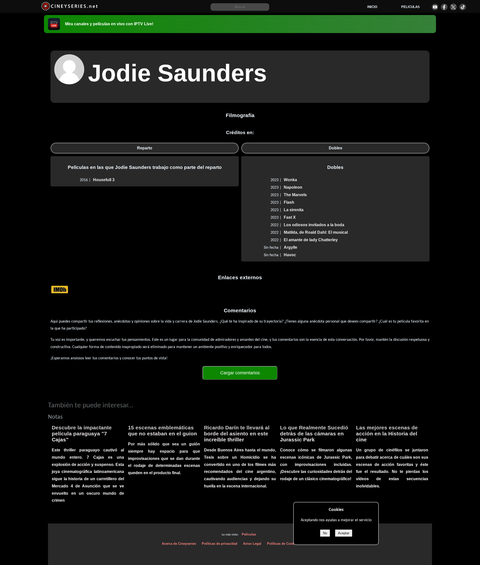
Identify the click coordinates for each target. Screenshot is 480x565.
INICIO (372, 7)
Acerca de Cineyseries (179, 543)
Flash (289, 202)
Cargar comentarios (240, 372)
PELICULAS (410, 7)
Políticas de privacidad (219, 543)
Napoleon (293, 187)
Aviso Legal (252, 543)
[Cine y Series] (69, 10)
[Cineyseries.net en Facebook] (444, 7)
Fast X (290, 217)
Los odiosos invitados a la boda (314, 225)
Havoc (290, 255)
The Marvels (295, 195)
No (325, 533)
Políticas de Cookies (283, 543)
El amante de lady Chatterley (311, 240)
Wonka (290, 180)
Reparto (144, 148)
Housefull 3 (103, 180)
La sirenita (294, 210)
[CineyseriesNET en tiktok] (462, 7)
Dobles (335, 148)
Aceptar (343, 533)
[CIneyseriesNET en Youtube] (435, 7)
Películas (249, 534)
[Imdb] (59, 289)
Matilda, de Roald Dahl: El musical (316, 232)
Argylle (290, 247)
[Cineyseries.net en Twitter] (453, 7)
